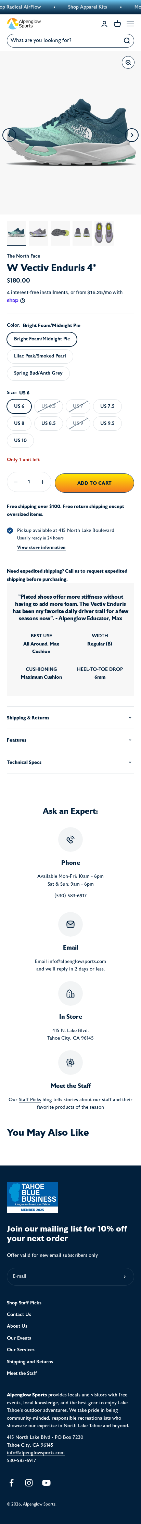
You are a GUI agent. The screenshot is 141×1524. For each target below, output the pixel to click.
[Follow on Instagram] (29, 1482)
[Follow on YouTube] (46, 1482)
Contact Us (19, 1314)
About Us (17, 1326)
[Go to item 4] (82, 233)
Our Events (19, 1338)
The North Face (23, 256)
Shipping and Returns (30, 1362)
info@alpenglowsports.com (36, 1453)
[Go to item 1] (16, 233)
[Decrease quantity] (15, 482)
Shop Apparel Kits (79, 7)
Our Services (21, 1350)
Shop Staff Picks (24, 1303)
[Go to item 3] (60, 233)
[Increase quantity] (42, 482)
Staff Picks (30, 1100)
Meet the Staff (22, 1373)
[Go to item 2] (38, 233)
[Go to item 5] (104, 233)
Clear (112, 40)
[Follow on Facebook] (11, 1482)
